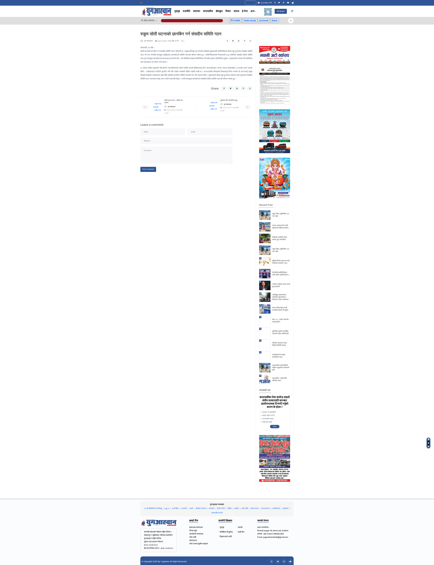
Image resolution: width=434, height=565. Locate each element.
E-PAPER (236, 20)
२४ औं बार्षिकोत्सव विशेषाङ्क (153, 508)
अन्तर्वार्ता (184, 508)
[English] (248, 3)
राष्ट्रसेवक (286, 508)
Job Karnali (263, 20)
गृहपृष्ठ (177, 11)
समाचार (196, 11)
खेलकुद (219, 11)
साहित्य (236, 508)
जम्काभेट (211, 508)
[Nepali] (253, 3)
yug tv (167, 508)
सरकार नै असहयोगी (269, 412)
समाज (236, 11)
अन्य (252, 11)
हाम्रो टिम (241, 532)
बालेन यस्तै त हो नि (269, 415)
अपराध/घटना (265, 508)
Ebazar (274, 20)
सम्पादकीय (208, 11)
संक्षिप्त (229, 508)
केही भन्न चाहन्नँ (267, 422)
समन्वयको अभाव (268, 418)
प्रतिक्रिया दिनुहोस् (226, 532)
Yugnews (165, 561)
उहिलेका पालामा (201, 508)
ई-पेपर (245, 11)
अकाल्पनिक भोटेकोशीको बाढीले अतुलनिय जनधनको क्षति (280, 367)
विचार (228, 11)
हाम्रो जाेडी (245, 508)
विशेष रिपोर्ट (221, 508)
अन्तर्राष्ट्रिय (175, 508)
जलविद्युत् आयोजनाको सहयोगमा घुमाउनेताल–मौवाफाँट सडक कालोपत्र (280, 297)
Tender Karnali (249, 20)
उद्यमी (191, 508)
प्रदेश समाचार (149, 20)
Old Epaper (281, 11)
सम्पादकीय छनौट (217, 512)
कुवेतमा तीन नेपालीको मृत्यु (228, 100)
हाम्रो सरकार (255, 508)
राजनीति (186, 11)
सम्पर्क (240, 527)
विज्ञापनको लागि (226, 536)
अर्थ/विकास (276, 508)
